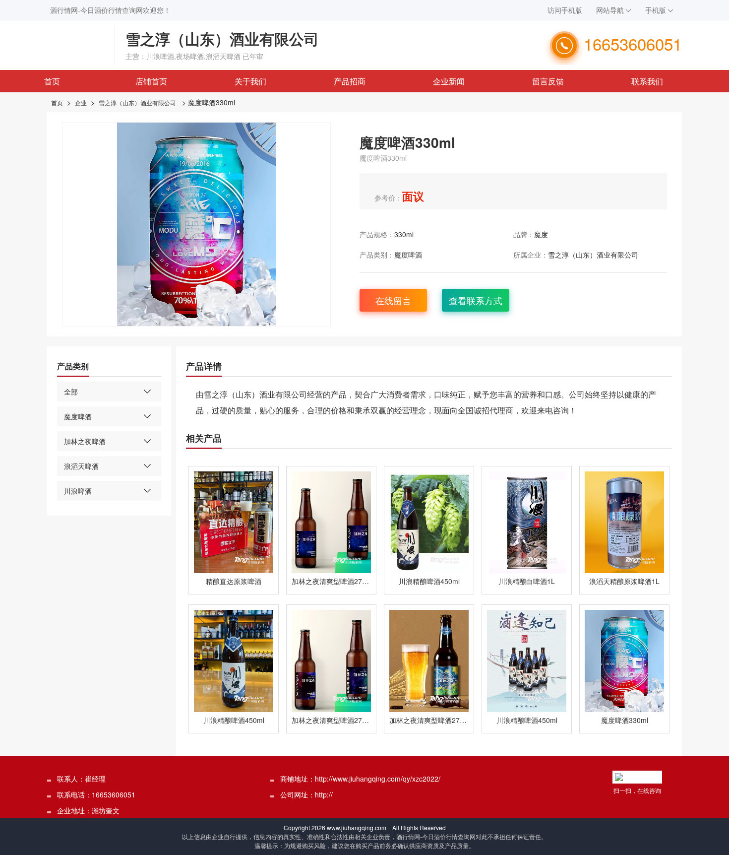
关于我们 (250, 81)
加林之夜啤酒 (85, 441)
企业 (81, 102)
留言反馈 (548, 81)
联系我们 (647, 81)
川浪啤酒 (78, 491)
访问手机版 (564, 10)
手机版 (655, 10)
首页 (52, 81)
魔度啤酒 (408, 255)
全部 (71, 391)
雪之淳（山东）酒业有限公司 (137, 102)
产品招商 (349, 81)
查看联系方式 (475, 300)
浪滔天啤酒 (81, 466)
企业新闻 (449, 81)
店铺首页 (151, 81)
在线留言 (393, 300)
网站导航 (610, 10)
